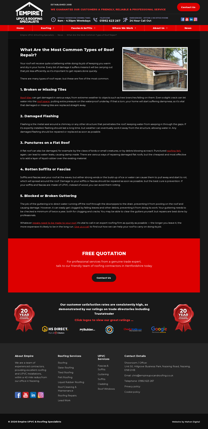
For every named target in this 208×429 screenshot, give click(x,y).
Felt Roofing (65, 377)
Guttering (103, 374)
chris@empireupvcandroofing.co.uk (152, 375)
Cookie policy (132, 391)
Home (20, 28)
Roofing (46, 28)
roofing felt (174, 150)
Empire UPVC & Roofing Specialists (37, 35)
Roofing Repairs (67, 395)
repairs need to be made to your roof (54, 222)
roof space (43, 101)
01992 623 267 (110, 20)
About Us (158, 28)
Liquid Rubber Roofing (71, 382)
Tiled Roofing (65, 372)
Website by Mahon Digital (186, 421)
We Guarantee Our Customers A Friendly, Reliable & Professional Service (108, 9)
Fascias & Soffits (81, 28)
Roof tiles (26, 97)
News (188, 28)
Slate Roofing (66, 367)
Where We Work (122, 28)
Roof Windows (106, 388)
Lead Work (64, 400)
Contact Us (188, 7)
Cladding (103, 384)
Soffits (101, 379)
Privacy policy (132, 386)
